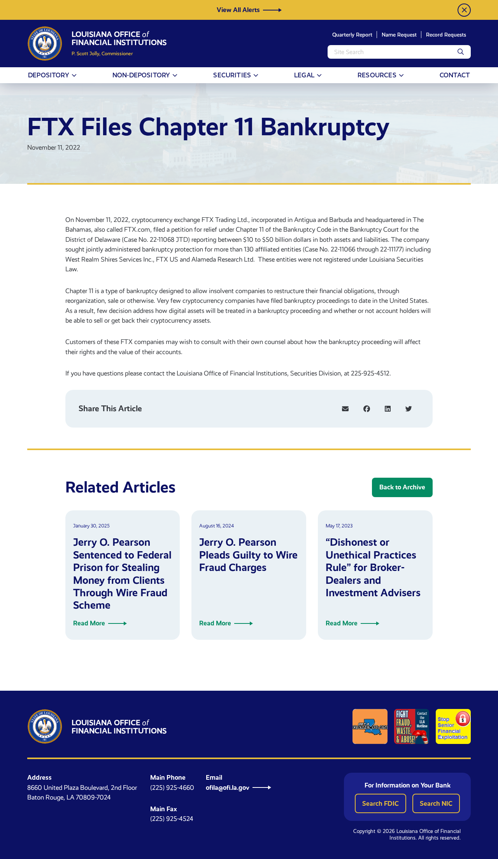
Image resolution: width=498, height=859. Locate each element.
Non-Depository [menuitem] (141, 75)
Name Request (399, 34)
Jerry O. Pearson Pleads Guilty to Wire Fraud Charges (248, 555)
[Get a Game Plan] (370, 726)
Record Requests (446, 34)
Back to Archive (402, 487)
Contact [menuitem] (455, 75)
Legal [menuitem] (304, 75)
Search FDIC (380, 803)
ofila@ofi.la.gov (227, 787)
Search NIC (436, 803)
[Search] (461, 52)
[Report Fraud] (411, 726)
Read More (89, 623)
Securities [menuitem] (232, 75)
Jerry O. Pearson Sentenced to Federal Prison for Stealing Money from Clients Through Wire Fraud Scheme (122, 573)
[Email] (345, 409)
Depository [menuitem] (48, 75)
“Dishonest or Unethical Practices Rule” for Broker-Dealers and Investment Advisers (373, 567)
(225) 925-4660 (172, 787)
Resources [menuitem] (377, 75)
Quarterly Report (352, 34)
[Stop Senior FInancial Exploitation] (453, 726)
